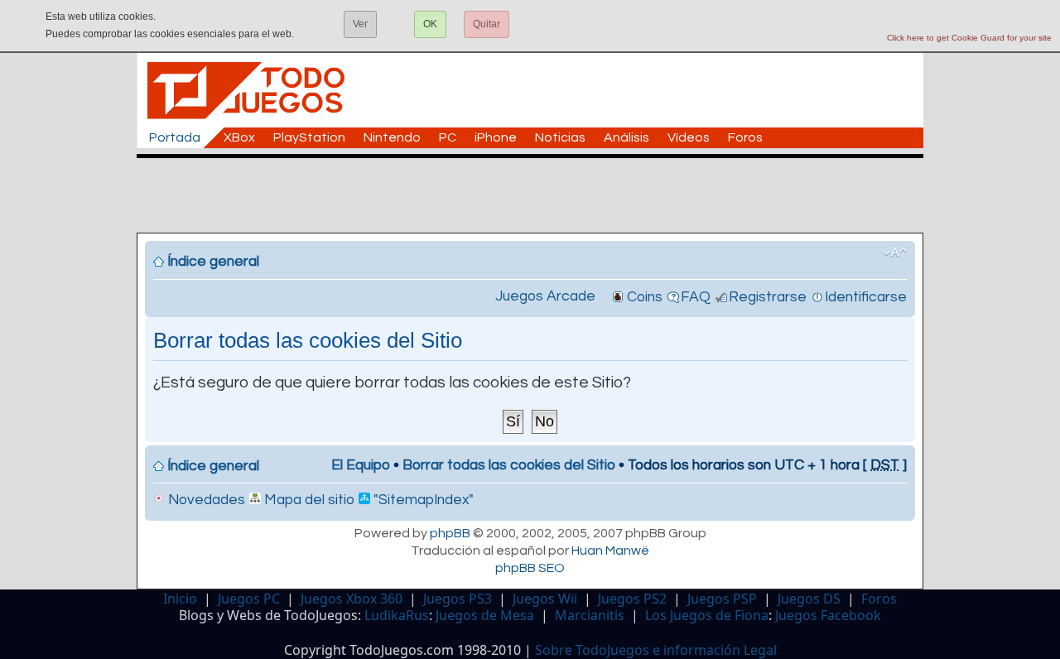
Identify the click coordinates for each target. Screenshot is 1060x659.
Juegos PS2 (632, 598)
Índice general (213, 261)
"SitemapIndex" (422, 500)
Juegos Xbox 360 (351, 598)
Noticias (560, 137)
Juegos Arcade (545, 296)
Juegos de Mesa (485, 615)
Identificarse (866, 297)
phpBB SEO (530, 568)
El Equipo (360, 465)
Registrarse (768, 297)
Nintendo (392, 137)
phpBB (450, 533)
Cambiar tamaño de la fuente (895, 252)
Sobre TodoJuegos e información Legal (656, 650)
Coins (644, 297)
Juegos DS (809, 598)
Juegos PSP (722, 598)
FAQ (696, 297)
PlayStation (309, 137)
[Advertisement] (538, 195)
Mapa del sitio (307, 500)
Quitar (486, 24)
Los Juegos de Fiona (706, 615)
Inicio (180, 598)
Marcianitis (589, 615)
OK (430, 24)
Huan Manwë (610, 550)
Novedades (205, 500)
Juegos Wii (545, 598)
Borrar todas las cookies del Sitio (508, 465)
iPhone (496, 137)
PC (447, 137)
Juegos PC (249, 598)
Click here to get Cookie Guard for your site (969, 37)
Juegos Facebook (828, 615)
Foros (745, 137)
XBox (239, 137)
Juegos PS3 (457, 598)
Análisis (626, 137)
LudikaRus (396, 615)
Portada (174, 137)
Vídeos (688, 137)
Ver (360, 24)
